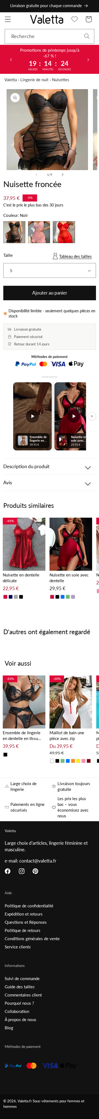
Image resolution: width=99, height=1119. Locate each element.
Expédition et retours (24, 913)
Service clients (18, 946)
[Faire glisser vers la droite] (62, 175)
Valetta (10, 79)
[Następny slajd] (88, 59)
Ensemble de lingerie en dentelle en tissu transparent (21, 735)
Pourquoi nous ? (19, 1003)
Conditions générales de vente (32, 938)
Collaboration (17, 1011)
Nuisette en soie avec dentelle (69, 577)
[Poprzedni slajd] (11, 59)
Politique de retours (22, 930)
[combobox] (49, 36)
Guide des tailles (20, 986)
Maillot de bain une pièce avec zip (67, 735)
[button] (8, 19)
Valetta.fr (25, 1101)
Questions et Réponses (26, 922)
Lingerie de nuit (34, 79)
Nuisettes (60, 79)
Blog (9, 1027)
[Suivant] (92, 416)
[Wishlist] (75, 19)
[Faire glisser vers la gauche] (37, 175)
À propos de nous (20, 1019)
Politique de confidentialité (29, 905)
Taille (8, 255)
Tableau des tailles (75, 256)
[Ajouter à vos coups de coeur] (38, 524)
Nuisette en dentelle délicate (21, 577)
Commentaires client (23, 994)
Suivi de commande (22, 978)
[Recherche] (87, 36)
